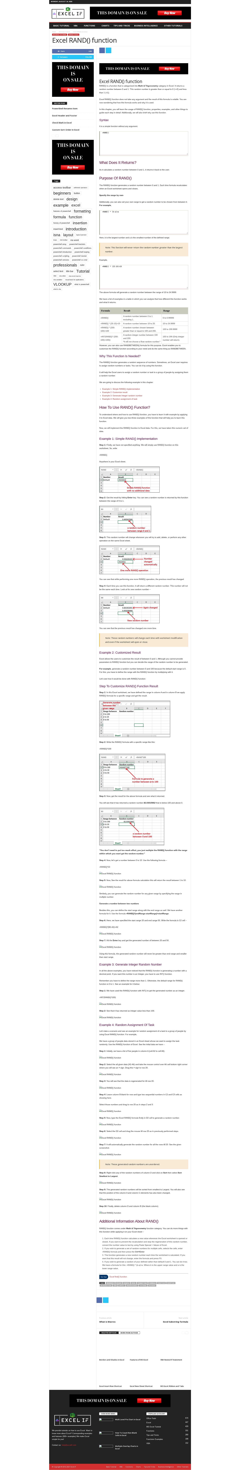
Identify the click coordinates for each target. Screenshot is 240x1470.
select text (58, 271)
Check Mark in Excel (62, 122)
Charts (105, 25)
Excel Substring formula (175, 1321)
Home (54, 32)
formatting (142, 1283)
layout (121, 1285)
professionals (132, 1285)
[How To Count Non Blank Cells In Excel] (106, 1437)
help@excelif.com (69, 1445)
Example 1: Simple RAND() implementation (121, 389)
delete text (58, 199)
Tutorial (143, 1285)
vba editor (62, 276)
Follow (88, 57)
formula (152, 1283)
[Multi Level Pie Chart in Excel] (106, 1423)
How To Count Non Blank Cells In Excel (126, 1434)
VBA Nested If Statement (171, 1359)
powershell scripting (61, 256)
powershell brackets (77, 244)
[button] (187, 26)
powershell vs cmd (79, 260)
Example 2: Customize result (114, 392)
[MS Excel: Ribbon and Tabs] (174, 1373)
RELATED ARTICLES (109, 1333)
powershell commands (62, 248)
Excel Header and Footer (64, 115)
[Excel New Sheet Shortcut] (144, 1373)
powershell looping (82, 252)
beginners (110, 1283)
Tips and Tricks (121, 25)
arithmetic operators (80, 187)
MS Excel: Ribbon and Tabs (172, 1386)
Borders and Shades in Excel (111, 1359)
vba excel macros (75, 276)
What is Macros (107, 1321)
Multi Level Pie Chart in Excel (127, 1419)
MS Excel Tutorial (64, 32)
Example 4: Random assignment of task (119, 399)
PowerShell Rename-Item (65, 108)
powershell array (59, 244)
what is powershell (81, 284)
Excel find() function (118, 1277)
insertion (170, 1283)
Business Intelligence (146, 25)
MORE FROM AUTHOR (129, 1333)
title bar (69, 271)
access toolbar (62, 187)
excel (133, 1283)
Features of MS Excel (139, 1359)
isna (115, 1285)
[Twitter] (187, 2)
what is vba (57, 289)
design (118, 1283)
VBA (76, 25)
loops (55, 240)
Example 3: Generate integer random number (122, 396)
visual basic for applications (74, 280)
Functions (89, 25)
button (77, 193)
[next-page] (186, 1332)
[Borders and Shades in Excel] (113, 1347)
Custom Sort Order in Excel (65, 129)
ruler (82, 265)
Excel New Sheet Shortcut (141, 1386)
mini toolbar (64, 240)
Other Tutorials (173, 25)
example (126, 1283)
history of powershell (61, 223)
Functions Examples (154, 1439)
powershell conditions (82, 248)
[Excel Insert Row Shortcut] (113, 1373)
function (161, 1283)
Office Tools (73, 35)
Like (90, 51)
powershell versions (61, 260)
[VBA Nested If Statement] (174, 1347)
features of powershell (62, 211)
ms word (74, 240)
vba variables (57, 280)
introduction (106, 1285)
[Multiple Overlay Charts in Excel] (106, 1450)
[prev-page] (183, 1332)
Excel (148, 1423)
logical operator (81, 235)
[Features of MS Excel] (144, 1347)
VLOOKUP (152, 1285)
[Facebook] (183, 2)
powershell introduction (62, 252)
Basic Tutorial (61, 25)
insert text (58, 229)
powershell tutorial (79, 256)
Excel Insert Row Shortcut (110, 1386)
